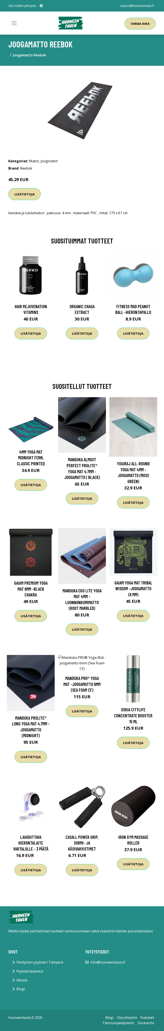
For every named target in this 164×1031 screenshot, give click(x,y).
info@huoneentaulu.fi (107, 962)
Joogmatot (49, 161)
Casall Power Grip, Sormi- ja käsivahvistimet (82, 842)
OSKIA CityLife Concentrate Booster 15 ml (133, 715)
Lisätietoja (25, 194)
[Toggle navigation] (14, 23)
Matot (34, 161)
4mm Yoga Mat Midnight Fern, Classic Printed (31, 457)
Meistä (21, 980)
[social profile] (41, 6)
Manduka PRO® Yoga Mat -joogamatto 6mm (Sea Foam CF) (82, 684)
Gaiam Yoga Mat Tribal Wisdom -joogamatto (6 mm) (133, 588)
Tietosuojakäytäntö (118, 1023)
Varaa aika (140, 23)
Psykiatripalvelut (29, 971)
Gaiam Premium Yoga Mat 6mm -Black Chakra (31, 588)
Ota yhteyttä (127, 1017)
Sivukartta (146, 1023)
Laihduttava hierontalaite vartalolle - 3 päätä (30, 842)
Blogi (20, 989)
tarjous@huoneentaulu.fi (137, 6)
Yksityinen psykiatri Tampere (39, 962)
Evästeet (147, 1017)
